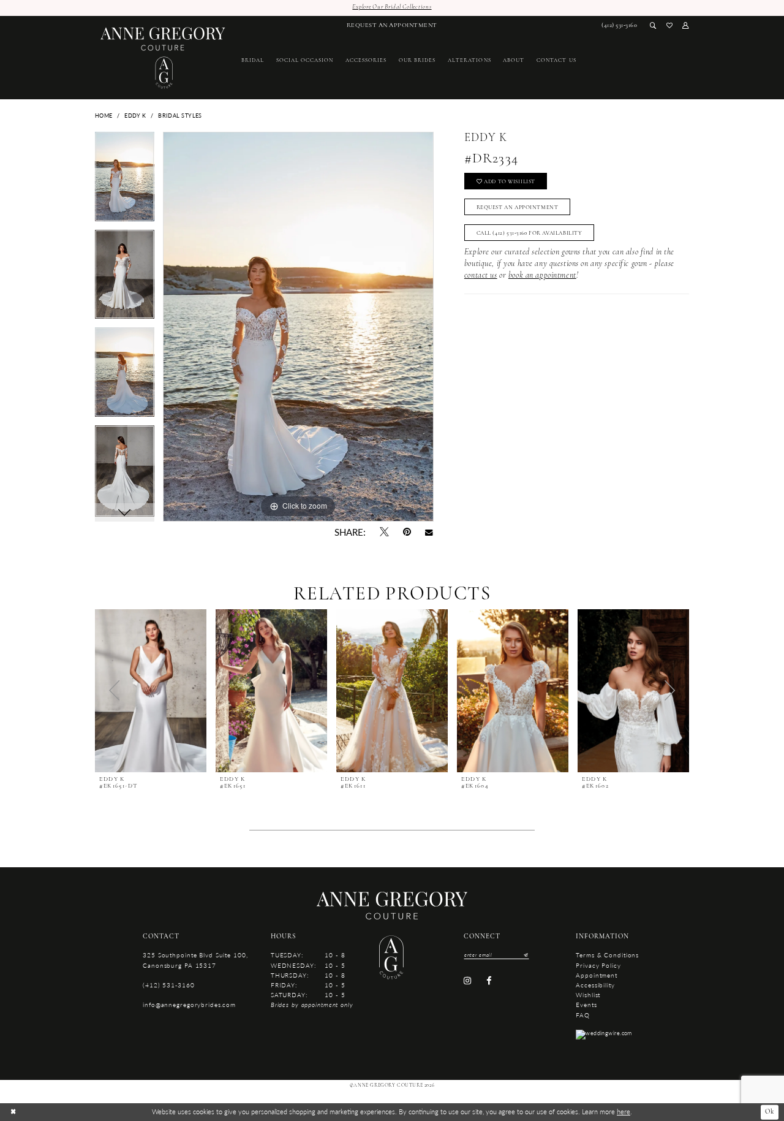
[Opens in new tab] (604, 1034)
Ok (769, 1111)
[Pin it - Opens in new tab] (406, 532)
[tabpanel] (124, 181)
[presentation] (150, 690)
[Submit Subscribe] (524, 954)
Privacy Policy (598, 965)
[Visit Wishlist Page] (670, 26)
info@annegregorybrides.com (189, 1004)
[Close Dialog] (13, 1112)
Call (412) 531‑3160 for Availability (529, 233)
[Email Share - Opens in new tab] (429, 532)
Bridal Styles (180, 116)
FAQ (583, 1014)
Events (586, 1004)
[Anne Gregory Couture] (162, 58)
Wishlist (588, 994)
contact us (480, 275)
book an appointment (542, 275)
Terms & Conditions (607, 954)
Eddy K (135, 116)
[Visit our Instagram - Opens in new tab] (468, 980)
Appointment (596, 974)
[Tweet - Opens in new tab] (384, 532)
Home (104, 116)
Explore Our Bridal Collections (391, 7)
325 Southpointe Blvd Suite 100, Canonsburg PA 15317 (195, 959)
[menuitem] (392, 26)
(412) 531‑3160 (168, 984)
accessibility (595, 984)
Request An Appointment (518, 207)
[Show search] (653, 26)
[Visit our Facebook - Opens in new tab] (488, 980)
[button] (685, 26)
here (623, 1111)
